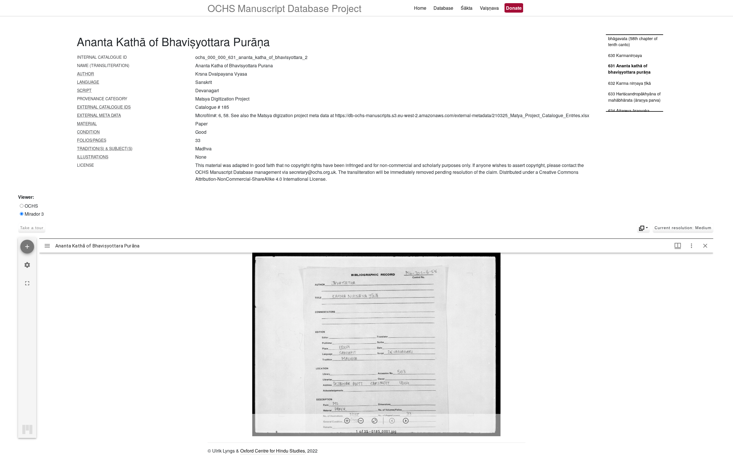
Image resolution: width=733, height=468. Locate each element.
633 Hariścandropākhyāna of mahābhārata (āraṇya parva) (634, 97)
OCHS (30, 205)
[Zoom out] (361, 421)
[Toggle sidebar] (47, 246)
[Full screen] (27, 283)
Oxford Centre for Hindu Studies (272, 450)
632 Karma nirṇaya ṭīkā (629, 83)
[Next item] (406, 421)
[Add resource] (27, 246)
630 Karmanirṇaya (625, 55)
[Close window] (705, 246)
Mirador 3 (33, 214)
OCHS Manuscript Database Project (284, 8)
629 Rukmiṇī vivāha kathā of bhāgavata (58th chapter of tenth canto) (634, 38)
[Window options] (691, 246)
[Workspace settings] (27, 265)
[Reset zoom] (374, 421)
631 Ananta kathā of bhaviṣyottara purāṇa (629, 69)
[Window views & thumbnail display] (678, 246)
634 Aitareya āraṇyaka (628, 110)
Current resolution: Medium (683, 227)
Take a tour (32, 227)
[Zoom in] (347, 421)
